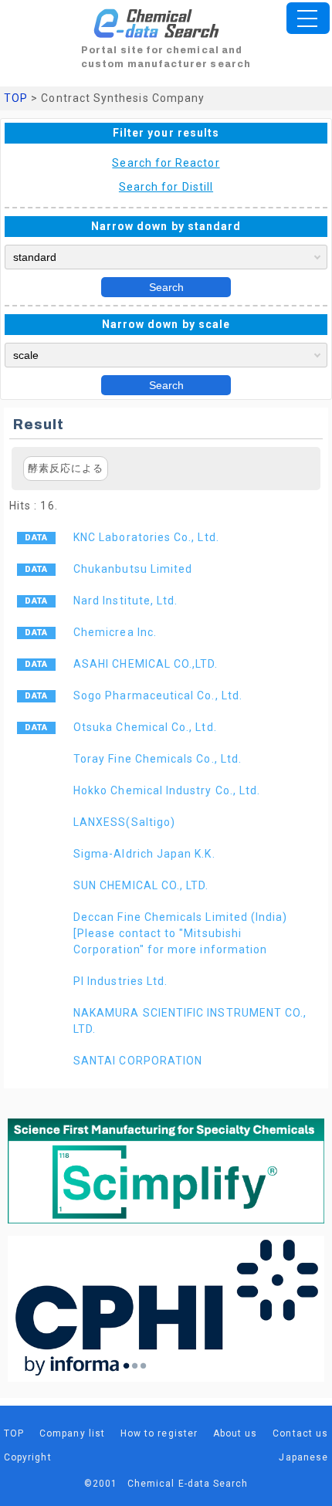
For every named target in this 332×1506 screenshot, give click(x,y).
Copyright (28, 1457)
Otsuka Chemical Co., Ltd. (145, 727)
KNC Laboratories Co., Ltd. (146, 537)
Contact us (300, 1433)
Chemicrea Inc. (115, 632)
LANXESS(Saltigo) (124, 822)
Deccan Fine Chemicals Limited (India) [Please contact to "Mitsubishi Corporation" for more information (180, 933)
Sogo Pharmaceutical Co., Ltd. (157, 695)
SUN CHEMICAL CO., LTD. (140, 885)
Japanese (303, 1457)
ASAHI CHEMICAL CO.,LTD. (146, 664)
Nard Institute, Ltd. (125, 600)
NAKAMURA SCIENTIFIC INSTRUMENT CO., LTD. (190, 1021)
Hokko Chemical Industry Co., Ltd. (166, 790)
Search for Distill (166, 187)
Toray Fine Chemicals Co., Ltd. (157, 759)
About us (235, 1433)
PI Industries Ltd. (120, 981)
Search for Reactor (165, 163)
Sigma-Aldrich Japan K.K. (144, 854)
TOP (16, 98)
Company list (72, 1433)
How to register (159, 1433)
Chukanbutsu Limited (132, 569)
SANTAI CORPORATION (137, 1060)
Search (166, 287)
